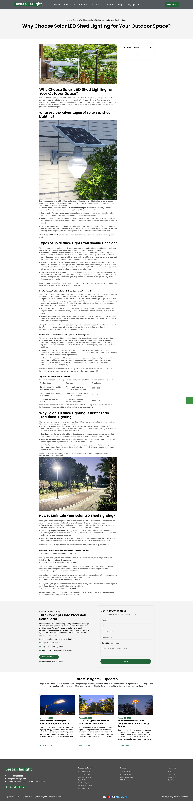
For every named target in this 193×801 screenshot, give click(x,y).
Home (57, 4)
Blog (75, 20)
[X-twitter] (10, 787)
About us (95, 4)
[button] (151, 47)
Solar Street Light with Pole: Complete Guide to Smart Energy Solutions (133, 723)
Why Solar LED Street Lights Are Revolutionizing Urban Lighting (55, 722)
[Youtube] (19, 787)
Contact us (109, 4)
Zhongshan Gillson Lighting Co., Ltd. (34, 797)
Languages (131, 4)
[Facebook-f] (6, 787)
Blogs (120, 4)
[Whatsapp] (15, 787)
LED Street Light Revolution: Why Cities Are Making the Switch (94, 722)
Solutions (83, 4)
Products (68, 4)
